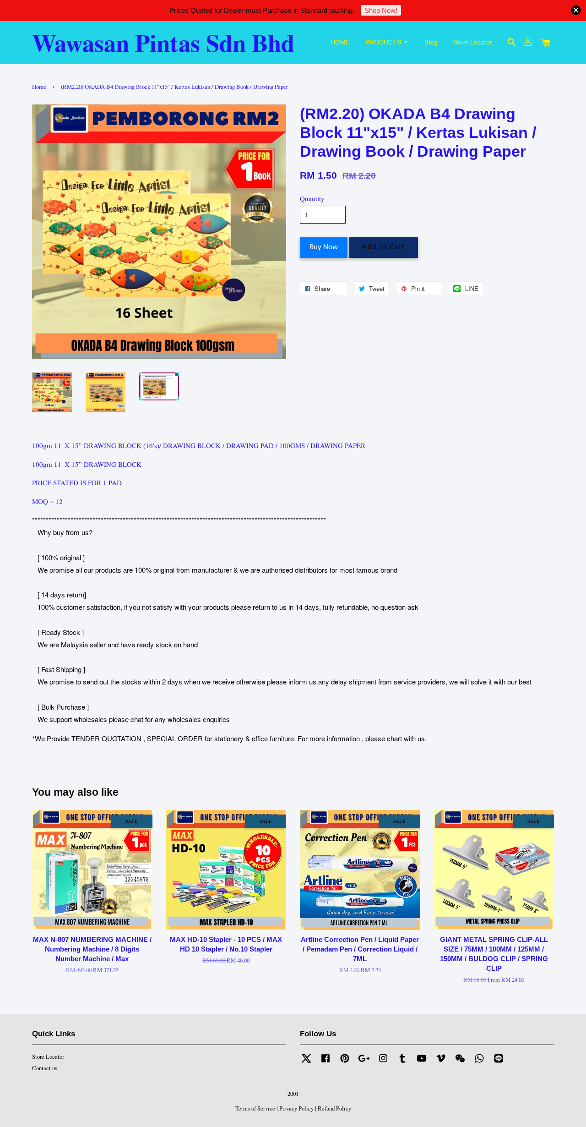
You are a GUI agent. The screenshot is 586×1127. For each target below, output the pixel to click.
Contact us (44, 1068)
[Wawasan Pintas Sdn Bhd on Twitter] (306, 1063)
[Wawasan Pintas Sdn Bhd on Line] (498, 1063)
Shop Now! (380, 10)
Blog (430, 42)
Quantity (312, 198)
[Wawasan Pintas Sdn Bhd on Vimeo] (440, 1063)
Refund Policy (334, 1108)
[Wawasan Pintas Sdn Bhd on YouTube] (421, 1063)
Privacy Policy (296, 1108)
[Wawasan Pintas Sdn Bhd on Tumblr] (402, 1063)
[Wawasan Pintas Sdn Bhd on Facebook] (325, 1063)
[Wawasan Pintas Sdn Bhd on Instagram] (383, 1063)
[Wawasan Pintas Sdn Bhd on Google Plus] (364, 1063)
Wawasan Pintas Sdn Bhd (163, 42)
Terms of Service (255, 1108)
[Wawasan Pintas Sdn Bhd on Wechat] (460, 1063)
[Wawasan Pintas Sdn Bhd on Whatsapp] (479, 1063)
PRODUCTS (384, 42)
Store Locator (472, 42)
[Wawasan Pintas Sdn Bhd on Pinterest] (344, 1063)
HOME (340, 42)
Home (39, 87)
